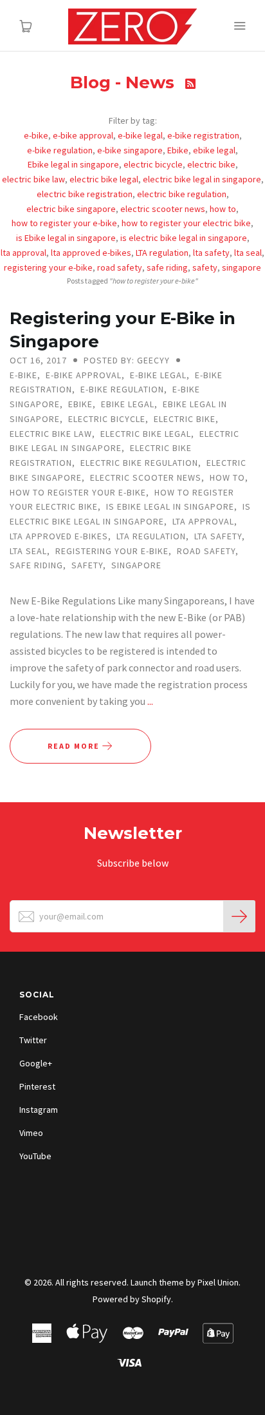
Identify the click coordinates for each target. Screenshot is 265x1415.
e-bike (36, 135)
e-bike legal (140, 135)
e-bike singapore (130, 150)
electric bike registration (84, 194)
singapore (241, 267)
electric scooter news (162, 209)
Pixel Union (218, 1282)
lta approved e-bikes (91, 252)
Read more (75, 746)
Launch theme (157, 1282)
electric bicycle (153, 164)
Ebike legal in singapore (73, 164)
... (150, 701)
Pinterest (37, 1086)
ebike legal (214, 150)
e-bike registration (203, 135)
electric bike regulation (181, 194)
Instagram (38, 1109)
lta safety (211, 252)
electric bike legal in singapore (202, 179)
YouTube (35, 1156)
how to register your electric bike (186, 223)
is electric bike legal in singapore (183, 238)
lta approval (23, 252)
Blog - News (124, 82)
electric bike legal (103, 179)
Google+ (35, 1063)
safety (204, 267)
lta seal (248, 252)
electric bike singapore (71, 209)
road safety (119, 267)
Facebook (38, 1017)
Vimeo (31, 1133)
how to (223, 209)
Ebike (177, 150)
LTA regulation (162, 252)
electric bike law (33, 179)
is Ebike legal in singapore (66, 238)
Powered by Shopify (132, 1299)
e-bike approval (83, 135)
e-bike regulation (60, 150)
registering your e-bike (48, 267)
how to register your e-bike (64, 223)
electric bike (211, 164)
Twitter (33, 1040)
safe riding (167, 267)
